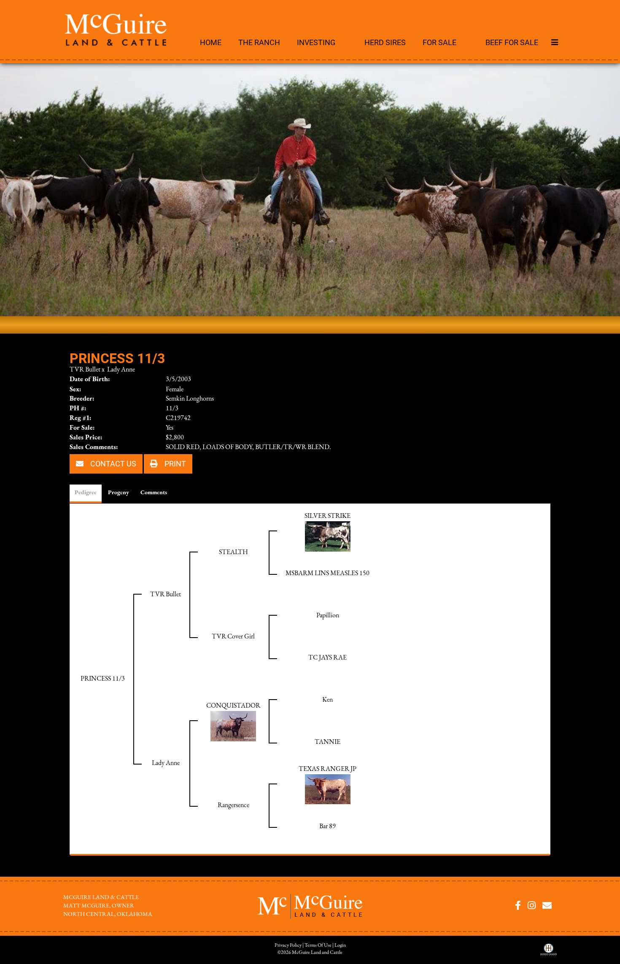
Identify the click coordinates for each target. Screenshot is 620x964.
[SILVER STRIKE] (327, 536)
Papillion (327, 615)
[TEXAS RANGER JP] (327, 789)
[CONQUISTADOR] (233, 725)
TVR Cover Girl (233, 636)
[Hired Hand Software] (548, 952)
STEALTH (233, 552)
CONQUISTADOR (233, 706)
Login (340, 945)
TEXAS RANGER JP (327, 769)
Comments (153, 493)
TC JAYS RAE (327, 657)
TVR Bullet (85, 369)
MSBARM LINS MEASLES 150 (327, 573)
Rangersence (233, 805)
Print (174, 463)
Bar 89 (327, 826)
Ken (327, 700)
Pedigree (86, 493)
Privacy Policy (288, 945)
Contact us (112, 463)
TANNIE (327, 742)
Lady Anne (121, 369)
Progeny (118, 493)
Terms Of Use (318, 945)
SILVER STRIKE (327, 516)
